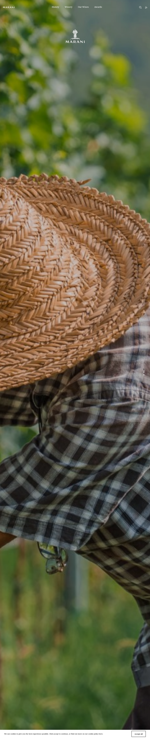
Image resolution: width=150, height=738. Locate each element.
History (55, 7)
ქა (146, 7)
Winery (68, 7)
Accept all (139, 734)
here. (101, 734)
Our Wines (83, 7)
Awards (98, 7)
